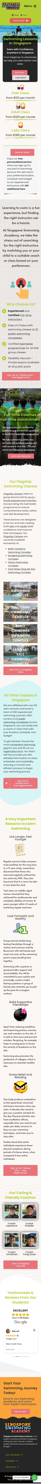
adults (23, 526)
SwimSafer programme (27, 434)
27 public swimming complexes (23, 334)
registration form (13, 751)
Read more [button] (10, 1350)
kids (11, 526)
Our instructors (10, 427)
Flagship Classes (13, 536)
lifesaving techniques (24, 449)
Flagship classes (13, 493)
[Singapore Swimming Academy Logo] (10, 3)
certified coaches (24, 442)
